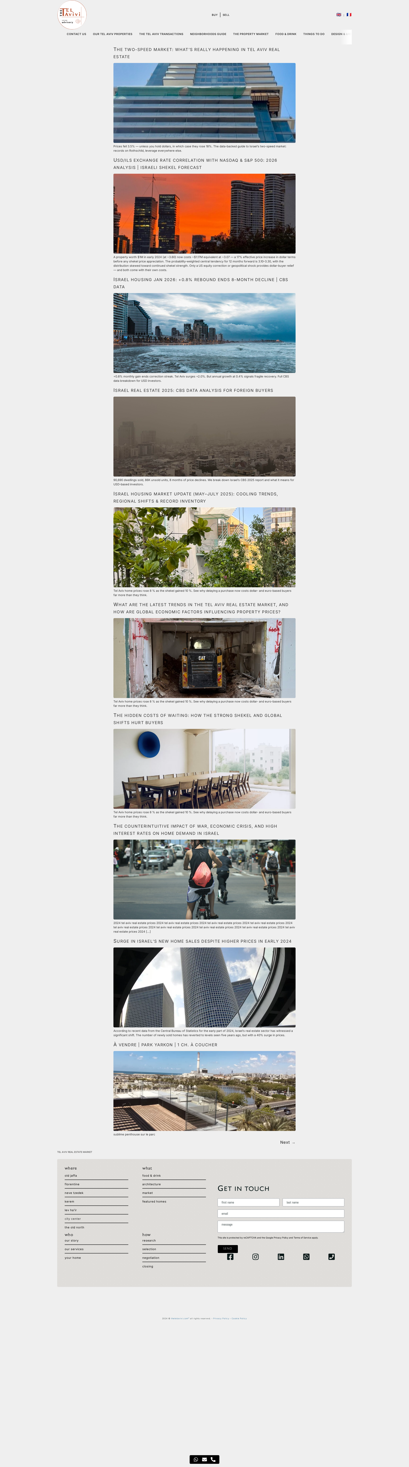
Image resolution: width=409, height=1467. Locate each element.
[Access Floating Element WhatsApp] (196, 1459)
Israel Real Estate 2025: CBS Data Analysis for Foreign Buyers (193, 390)
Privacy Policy (281, 1237)
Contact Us (76, 34)
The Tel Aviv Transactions (161, 34)
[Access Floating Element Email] (204, 1459)
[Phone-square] (331, 1256)
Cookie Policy (239, 1318)
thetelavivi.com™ (180, 1318)
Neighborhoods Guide (208, 34)
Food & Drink (286, 34)
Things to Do (314, 34)
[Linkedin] (281, 1256)
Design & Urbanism (346, 34)
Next (288, 1142)
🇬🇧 (339, 14)
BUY (215, 14)
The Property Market (251, 34)
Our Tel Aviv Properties (112, 34)
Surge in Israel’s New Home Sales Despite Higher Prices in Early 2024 (202, 941)
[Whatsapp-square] (306, 1256)
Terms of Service (302, 1237)
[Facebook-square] (230, 1256)
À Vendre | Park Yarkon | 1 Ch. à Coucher (165, 1044)
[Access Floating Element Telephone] (213, 1459)
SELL (226, 14)
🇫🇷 (349, 14)
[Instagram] (255, 1256)
